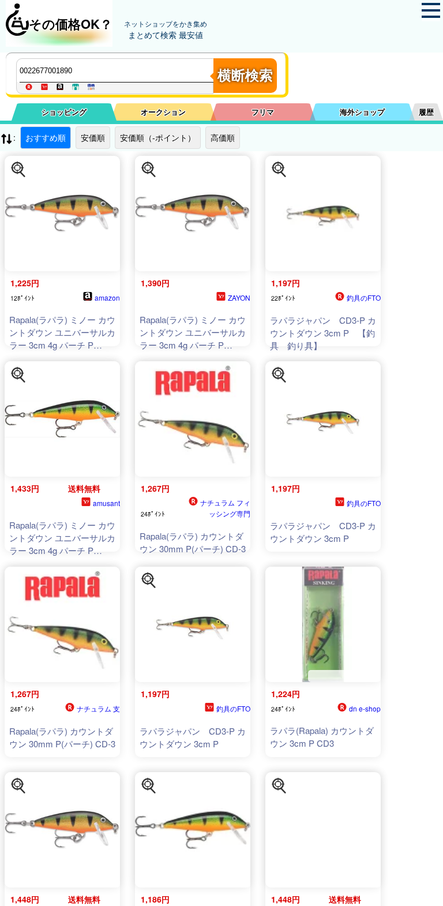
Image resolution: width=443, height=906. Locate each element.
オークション (163, 111)
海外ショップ (362, 111)
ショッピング (64, 111)
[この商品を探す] (18, 170)
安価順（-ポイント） (158, 137)
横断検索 (245, 75)
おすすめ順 (45, 137)
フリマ (262, 111)
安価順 (93, 137)
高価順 (223, 137)
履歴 (426, 111)
